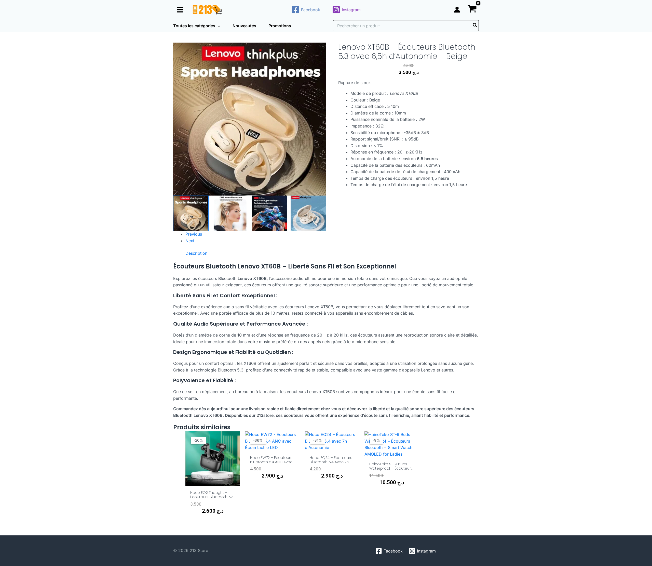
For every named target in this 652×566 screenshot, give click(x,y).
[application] (217, 25)
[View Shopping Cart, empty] (472, 9)
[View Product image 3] (269, 213)
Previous (193, 234)
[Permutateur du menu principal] (180, 9)
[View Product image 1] (191, 213)
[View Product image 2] (230, 213)
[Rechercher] (475, 25)
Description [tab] (196, 253)
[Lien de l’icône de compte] (457, 9)
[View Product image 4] (308, 213)
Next (189, 240)
